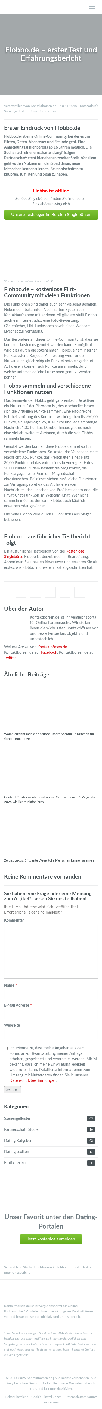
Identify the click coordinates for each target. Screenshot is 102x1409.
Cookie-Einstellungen (46, 1396)
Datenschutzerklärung (81, 1396)
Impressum (51, 1402)
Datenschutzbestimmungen (33, 1081)
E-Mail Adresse (16, 1005)
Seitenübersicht (16, 1396)
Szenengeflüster (15, 111)
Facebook (49, 653)
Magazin (46, 1267)
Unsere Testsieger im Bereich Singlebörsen (51, 214)
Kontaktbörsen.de (52, 647)
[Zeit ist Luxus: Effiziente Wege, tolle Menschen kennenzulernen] (51, 831)
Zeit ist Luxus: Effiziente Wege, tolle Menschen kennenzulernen (49, 860)
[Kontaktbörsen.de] (38, 7)
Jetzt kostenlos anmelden (51, 1239)
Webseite (12, 1025)
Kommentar (14, 920)
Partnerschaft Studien (22, 1130)
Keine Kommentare (43, 111)
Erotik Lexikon (16, 1163)
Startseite (29, 1267)
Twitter (10, 658)
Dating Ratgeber (18, 1141)
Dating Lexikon (16, 1152)
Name (9, 985)
